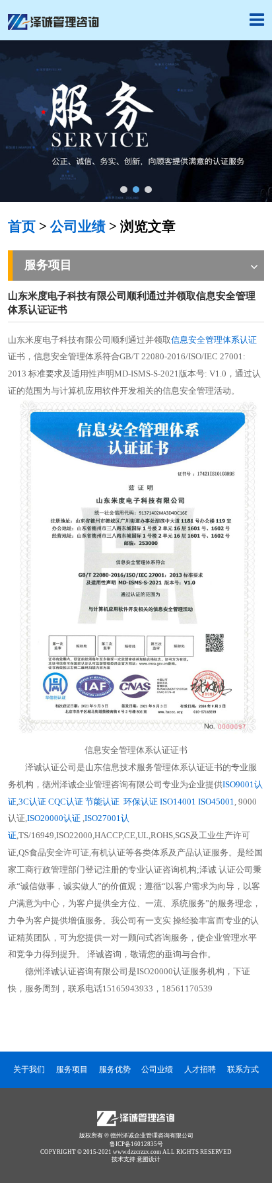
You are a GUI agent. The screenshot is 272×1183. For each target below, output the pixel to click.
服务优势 (115, 1069)
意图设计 (148, 1159)
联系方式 (243, 1069)
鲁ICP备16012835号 (136, 1144)
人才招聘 (200, 1069)
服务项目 (72, 1069)
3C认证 (32, 802)
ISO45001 (216, 802)
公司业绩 (78, 226)
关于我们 (29, 1069)
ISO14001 (178, 802)
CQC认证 (65, 802)
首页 (22, 226)
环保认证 (140, 802)
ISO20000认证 (54, 818)
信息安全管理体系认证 (214, 340)
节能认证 (103, 802)
